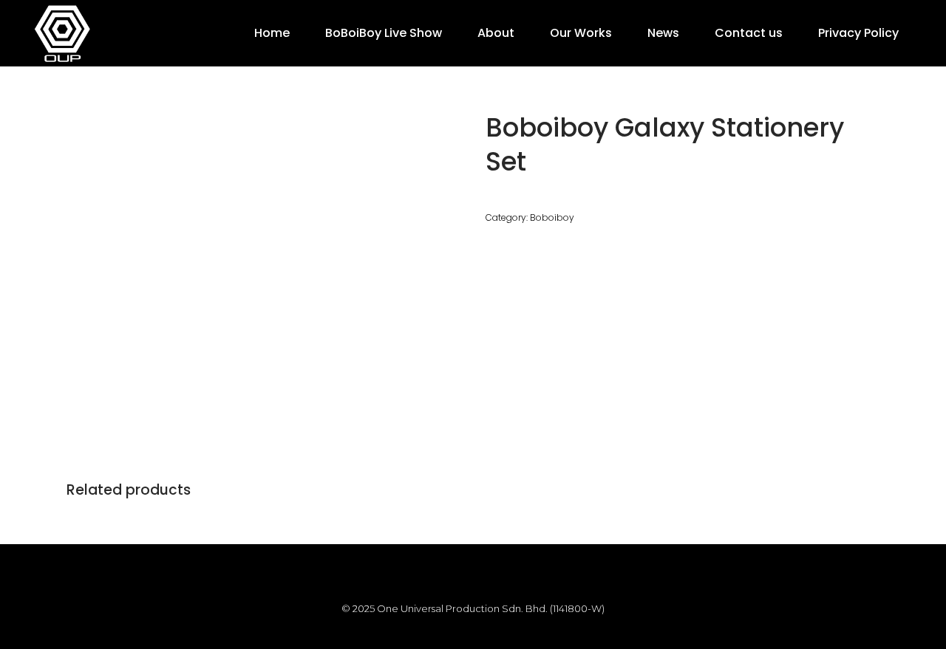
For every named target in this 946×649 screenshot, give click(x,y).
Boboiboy (552, 217)
